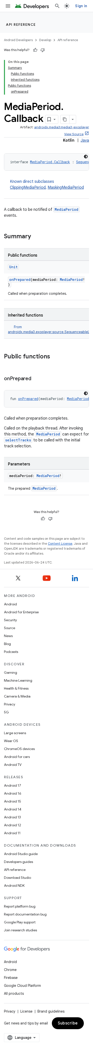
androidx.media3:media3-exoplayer (61, 127)
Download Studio (17, 877)
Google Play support (19, 922)
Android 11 (12, 833)
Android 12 (12, 825)
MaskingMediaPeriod (66, 187)
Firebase (11, 977)
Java (85, 140)
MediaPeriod (66, 209)
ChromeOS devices (19, 749)
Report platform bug (19, 906)
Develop (45, 40)
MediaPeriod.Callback (50, 162)
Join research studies (20, 930)
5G (6, 712)
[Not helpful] (42, 50)
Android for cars (17, 756)
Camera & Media (17, 696)
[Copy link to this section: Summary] (36, 237)
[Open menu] (8, 6)
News (8, 636)
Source (9, 628)
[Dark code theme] (86, 157)
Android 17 (12, 785)
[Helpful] (35, 50)
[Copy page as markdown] (65, 119)
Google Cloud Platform (22, 985)
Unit (13, 267)
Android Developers (18, 40)
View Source (74, 134)
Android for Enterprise (21, 612)
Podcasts (11, 651)
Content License (60, 543)
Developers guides (18, 862)
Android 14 (12, 809)
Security (10, 620)
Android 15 (12, 801)
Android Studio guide (21, 854)
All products (14, 993)
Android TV (13, 764)
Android (10, 604)
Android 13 (12, 817)
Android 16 (12, 793)
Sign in (81, 6)
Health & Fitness (16, 688)
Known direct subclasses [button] (47, 184)
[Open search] (57, 6)
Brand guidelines (50, 1011)
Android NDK (14, 885)
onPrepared (20, 279)
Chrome (10, 969)
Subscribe (68, 1023)
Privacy (9, 704)
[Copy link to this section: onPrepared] (36, 379)
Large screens (15, 733)
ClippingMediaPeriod (28, 187)
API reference (21, 24)
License (26, 1011)
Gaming (10, 672)
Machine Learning (18, 680)
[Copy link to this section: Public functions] (55, 357)
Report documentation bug (25, 914)
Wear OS (11, 741)
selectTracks (18, 440)
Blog (7, 644)
